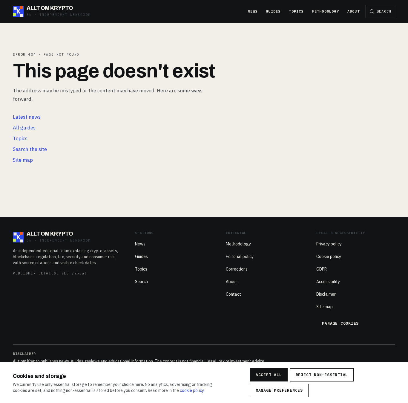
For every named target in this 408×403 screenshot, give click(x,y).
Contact (233, 294)
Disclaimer (326, 294)
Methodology (325, 11)
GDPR (321, 269)
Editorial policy (240, 256)
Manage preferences (279, 390)
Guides (273, 11)
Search (141, 281)
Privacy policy (329, 244)
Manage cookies (340, 323)
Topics (296, 11)
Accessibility (328, 281)
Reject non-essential (322, 374)
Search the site (30, 149)
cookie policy (192, 390)
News (252, 11)
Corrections (237, 269)
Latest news (27, 117)
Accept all (269, 374)
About (353, 11)
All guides (24, 127)
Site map (23, 160)
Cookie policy (328, 256)
